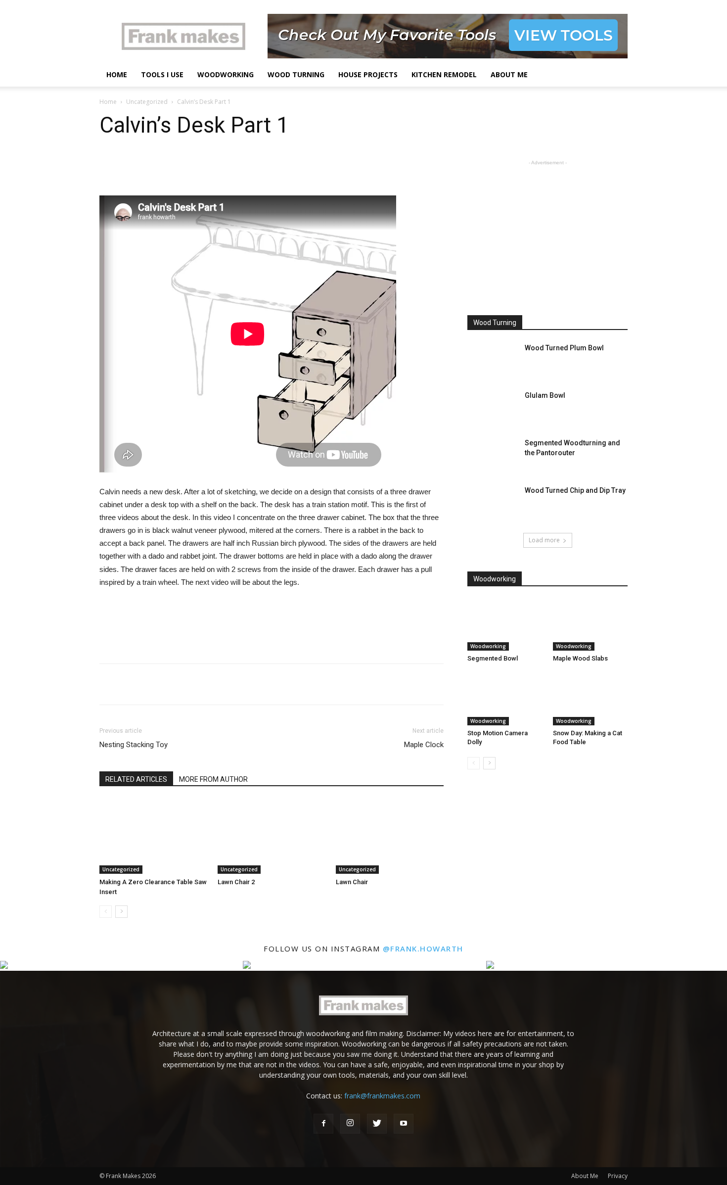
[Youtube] (403, 1124)
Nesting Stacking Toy (133, 744)
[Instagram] (350, 1124)
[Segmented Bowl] (505, 625)
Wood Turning (296, 74)
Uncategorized (147, 101)
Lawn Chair (352, 882)
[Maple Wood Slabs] (590, 625)
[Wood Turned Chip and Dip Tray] (492, 502)
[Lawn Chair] (390, 837)
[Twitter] (377, 1124)
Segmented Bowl (492, 658)
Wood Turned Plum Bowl (564, 348)
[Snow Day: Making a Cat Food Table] (590, 699)
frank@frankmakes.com (382, 1095)
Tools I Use (162, 74)
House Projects (368, 74)
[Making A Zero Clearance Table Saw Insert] (153, 837)
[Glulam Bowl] (492, 407)
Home (116, 74)
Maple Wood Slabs (580, 658)
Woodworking (225, 74)
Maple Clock (424, 744)
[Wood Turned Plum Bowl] (492, 360)
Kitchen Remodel (444, 74)
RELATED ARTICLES (136, 779)
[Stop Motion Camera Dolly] (505, 699)
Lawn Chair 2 (236, 882)
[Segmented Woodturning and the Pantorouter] (492, 455)
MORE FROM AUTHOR (213, 779)
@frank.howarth (423, 948)
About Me (509, 74)
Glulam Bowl (545, 395)
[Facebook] (323, 1124)
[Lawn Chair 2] (271, 837)
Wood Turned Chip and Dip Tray (575, 490)
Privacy (618, 1176)
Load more (544, 540)
